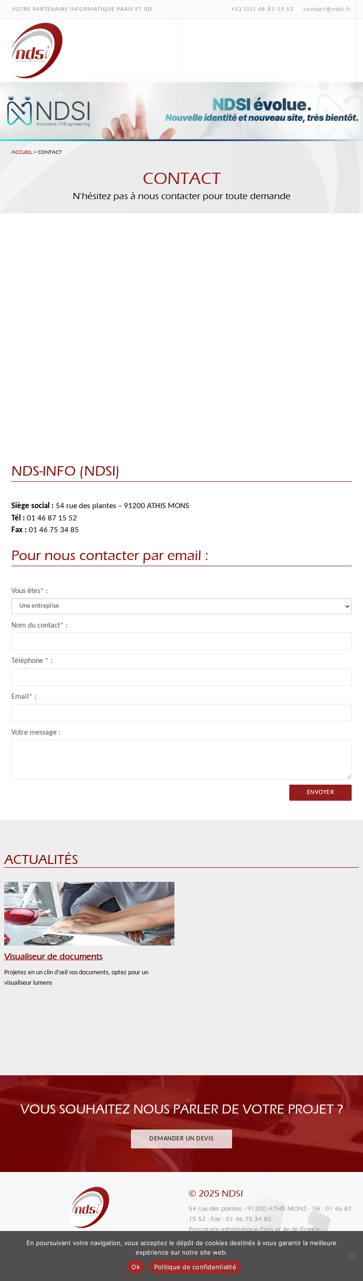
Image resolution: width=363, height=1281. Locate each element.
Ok (135, 1267)
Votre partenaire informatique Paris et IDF (82, 9)
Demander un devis (181, 1138)
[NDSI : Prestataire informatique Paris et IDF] (35, 49)
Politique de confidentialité (195, 1267)
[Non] (351, 1256)
